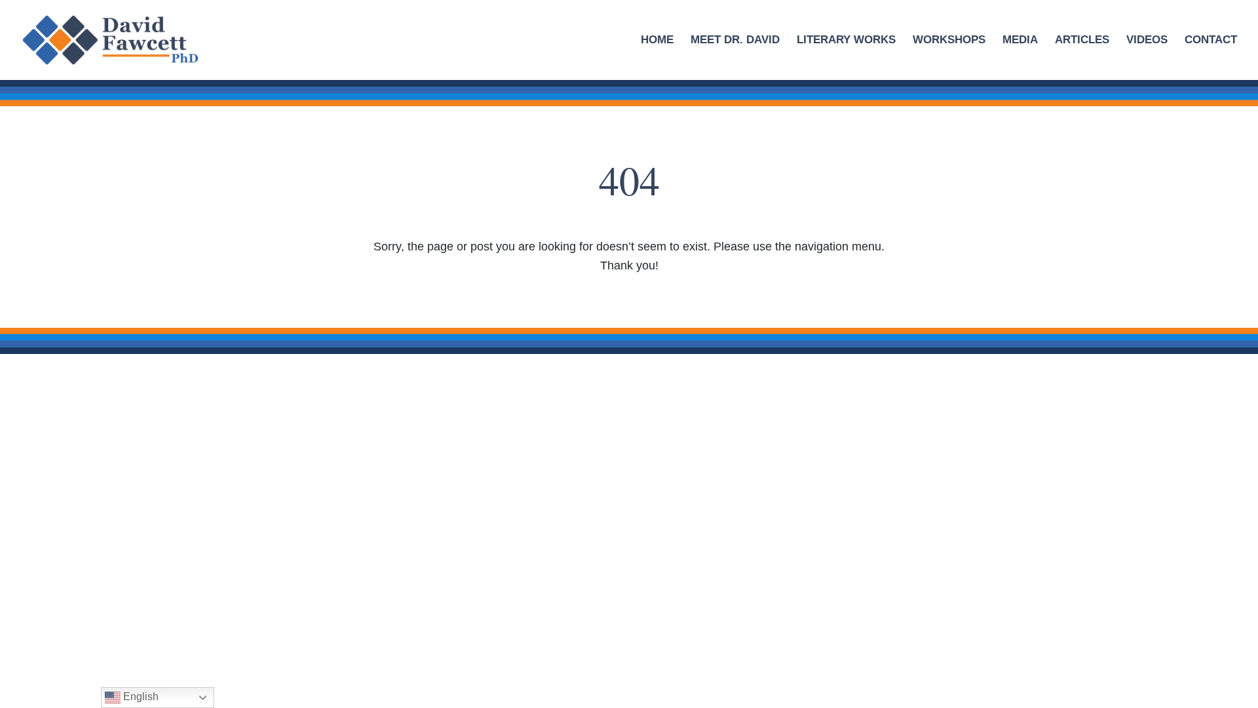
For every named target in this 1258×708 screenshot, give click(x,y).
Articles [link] (1082, 40)
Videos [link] (1147, 40)
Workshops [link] (949, 40)
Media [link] (1020, 40)
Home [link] (657, 40)
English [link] (140, 696)
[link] (125, 39)
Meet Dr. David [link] (735, 40)
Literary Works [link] (846, 40)
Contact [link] (1211, 40)
